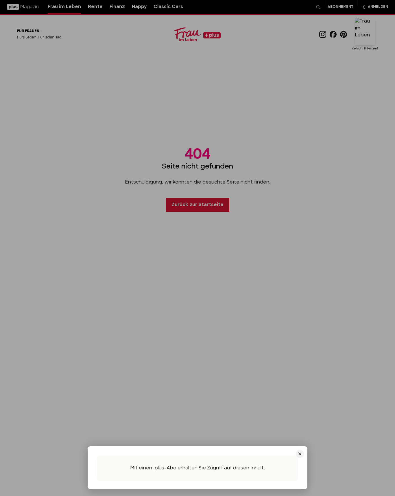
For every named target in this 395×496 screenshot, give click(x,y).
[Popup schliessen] (197, 248)
